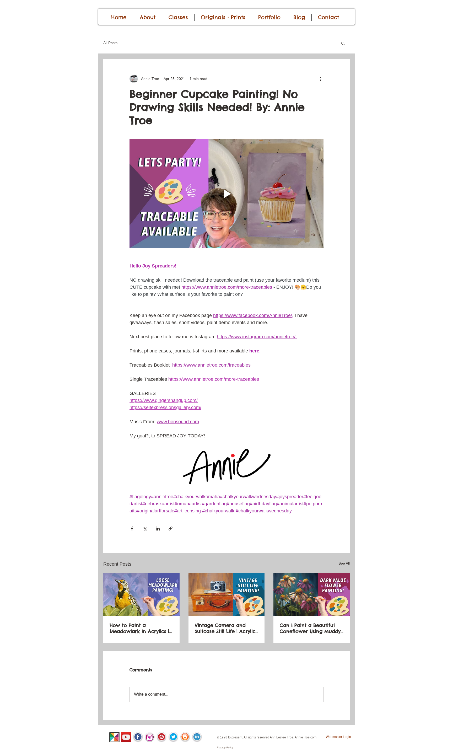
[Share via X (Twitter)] (144, 528)
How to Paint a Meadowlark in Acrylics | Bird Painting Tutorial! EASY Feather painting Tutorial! (139, 628)
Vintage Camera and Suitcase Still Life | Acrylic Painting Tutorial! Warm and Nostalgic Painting (225, 628)
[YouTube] (126, 737)
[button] (343, 43)
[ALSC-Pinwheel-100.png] (114, 737)
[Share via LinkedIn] (157, 528)
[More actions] (320, 79)
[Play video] (226, 193)
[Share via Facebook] (132, 528)
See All (344, 563)
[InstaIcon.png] (149, 737)
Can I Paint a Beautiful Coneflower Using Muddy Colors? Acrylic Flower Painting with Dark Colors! (311, 628)
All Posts (110, 43)
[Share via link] (170, 528)
